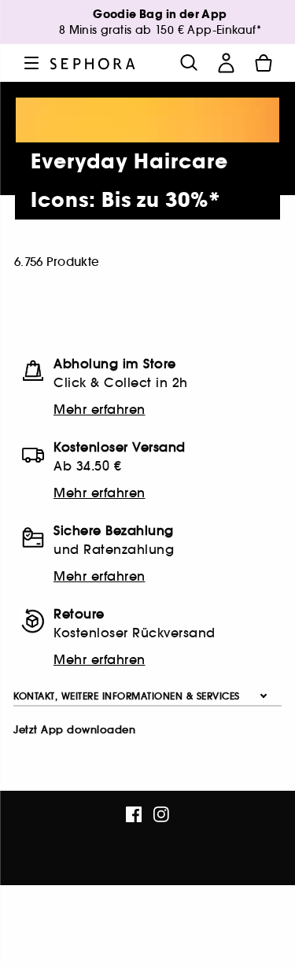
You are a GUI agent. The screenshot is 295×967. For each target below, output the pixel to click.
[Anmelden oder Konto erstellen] (226, 63)
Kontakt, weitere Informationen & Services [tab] (126, 696)
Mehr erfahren (99, 409)
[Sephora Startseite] (92, 62)
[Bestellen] (263, 63)
